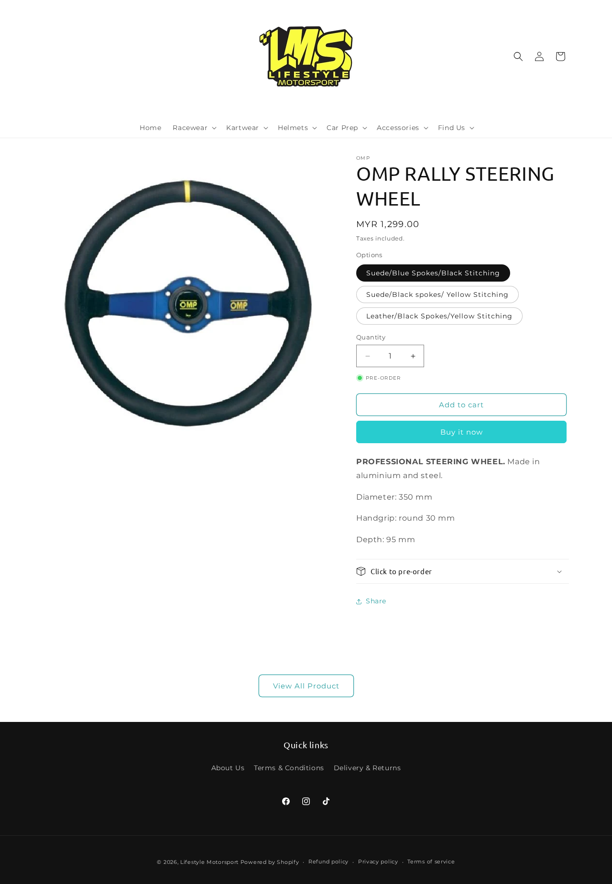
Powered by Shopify (269, 862)
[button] (193, 128)
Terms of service (431, 861)
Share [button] (376, 601)
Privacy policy (378, 861)
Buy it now (461, 432)
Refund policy (328, 861)
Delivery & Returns (367, 768)
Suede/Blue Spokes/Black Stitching (433, 273)
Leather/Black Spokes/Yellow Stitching (439, 316)
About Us (228, 768)
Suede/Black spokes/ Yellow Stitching (437, 294)
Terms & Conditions (289, 768)
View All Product (306, 685)
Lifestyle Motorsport (209, 862)
